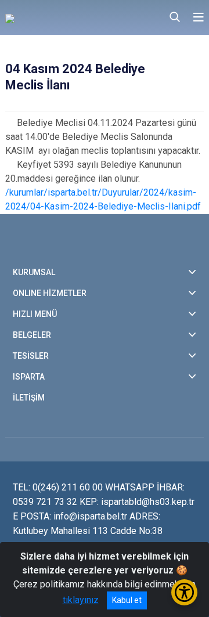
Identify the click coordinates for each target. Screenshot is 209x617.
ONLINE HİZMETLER (50, 293)
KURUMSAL (34, 272)
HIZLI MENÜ (35, 314)
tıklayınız (81, 599)
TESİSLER (31, 355)
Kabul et (127, 600)
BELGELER (32, 335)
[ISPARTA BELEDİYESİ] (63, 17)
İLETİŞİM (29, 397)
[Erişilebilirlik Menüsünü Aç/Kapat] (184, 592)
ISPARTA (29, 376)
